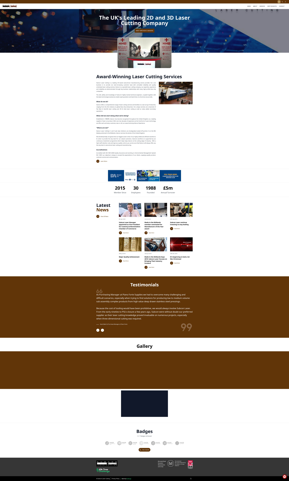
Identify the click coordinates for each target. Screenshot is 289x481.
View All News (102, 216)
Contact (281, 6)
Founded (151, 192)
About (255, 6)
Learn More (102, 161)
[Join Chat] (285, 477)
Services (262, 6)
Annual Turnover (168, 192)
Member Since (120, 192)
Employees (136, 192)
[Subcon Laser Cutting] (9, 6)
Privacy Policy (115, 478)
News (249, 6)
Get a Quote (144, 450)
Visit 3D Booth (272, 6)
